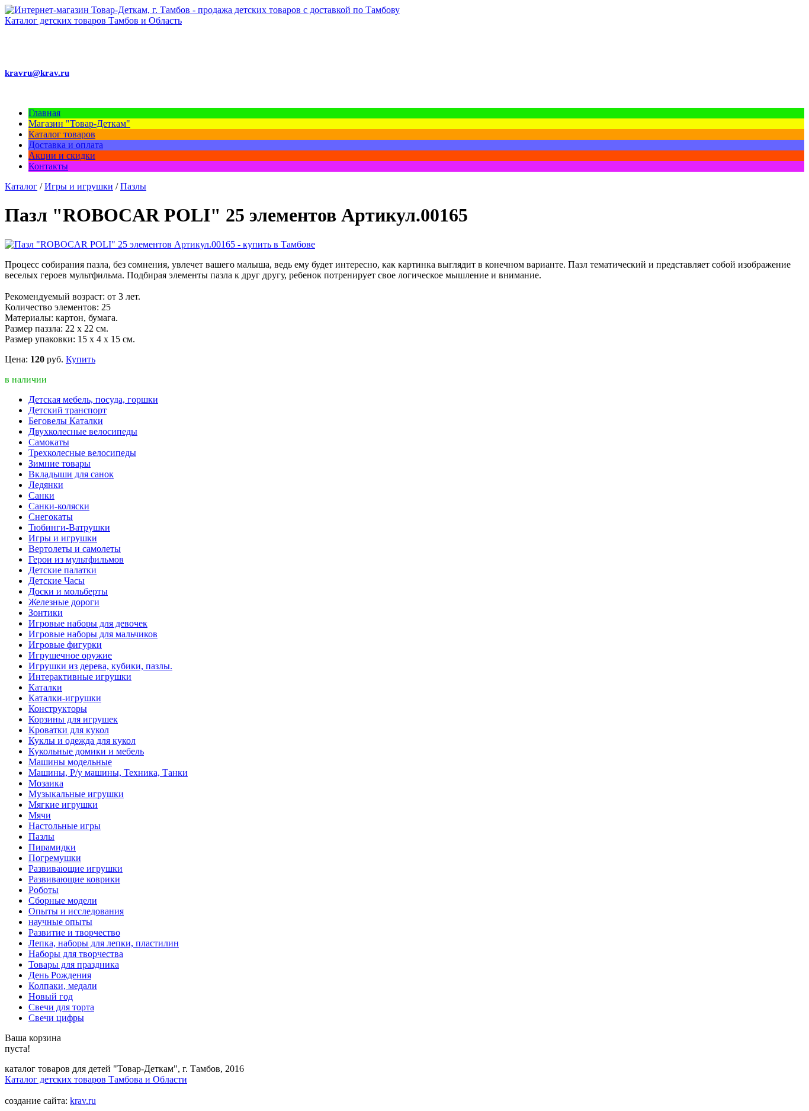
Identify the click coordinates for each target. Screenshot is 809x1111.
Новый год (50, 996)
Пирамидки (52, 847)
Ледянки (45, 485)
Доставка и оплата (65, 145)
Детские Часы (56, 581)
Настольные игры (64, 826)
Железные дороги (63, 602)
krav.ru (83, 1101)
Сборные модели (62, 900)
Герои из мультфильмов (76, 559)
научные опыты (60, 922)
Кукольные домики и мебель (86, 751)
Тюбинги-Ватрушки (69, 527)
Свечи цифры (56, 1018)
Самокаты (48, 442)
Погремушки (54, 858)
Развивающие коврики (74, 879)
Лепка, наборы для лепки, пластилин (103, 943)
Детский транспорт (67, 410)
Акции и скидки (61, 155)
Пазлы (133, 186)
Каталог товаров (61, 134)
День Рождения (59, 975)
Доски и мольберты (68, 591)
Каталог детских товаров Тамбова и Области (96, 1079)
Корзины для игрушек (73, 719)
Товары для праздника (73, 964)
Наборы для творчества (75, 954)
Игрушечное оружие (70, 655)
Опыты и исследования (76, 911)
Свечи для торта (61, 1007)
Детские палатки (62, 570)
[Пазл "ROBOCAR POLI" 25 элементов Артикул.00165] (160, 244)
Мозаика (45, 783)
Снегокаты (50, 517)
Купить (80, 359)
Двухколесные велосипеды (82, 431)
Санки (41, 495)
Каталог (21, 186)
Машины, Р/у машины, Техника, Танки (108, 773)
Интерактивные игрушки (79, 677)
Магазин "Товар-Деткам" (79, 123)
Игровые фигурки (65, 645)
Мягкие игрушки (63, 804)
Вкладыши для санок (71, 474)
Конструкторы (57, 709)
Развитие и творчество (74, 932)
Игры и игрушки (78, 186)
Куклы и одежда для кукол (82, 741)
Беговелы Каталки (65, 421)
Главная (44, 113)
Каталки (45, 687)
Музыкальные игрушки (76, 794)
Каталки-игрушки (64, 698)
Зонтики (45, 613)
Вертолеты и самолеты (74, 549)
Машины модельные (70, 762)
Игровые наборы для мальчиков (93, 634)
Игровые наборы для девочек (87, 623)
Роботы (43, 890)
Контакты (48, 166)
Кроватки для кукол (68, 730)
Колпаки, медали (62, 986)
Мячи (39, 815)
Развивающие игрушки (75, 868)
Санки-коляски (58, 506)
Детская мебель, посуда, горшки (93, 399)
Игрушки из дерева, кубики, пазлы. (100, 666)
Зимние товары (59, 463)
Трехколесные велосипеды (82, 453)
